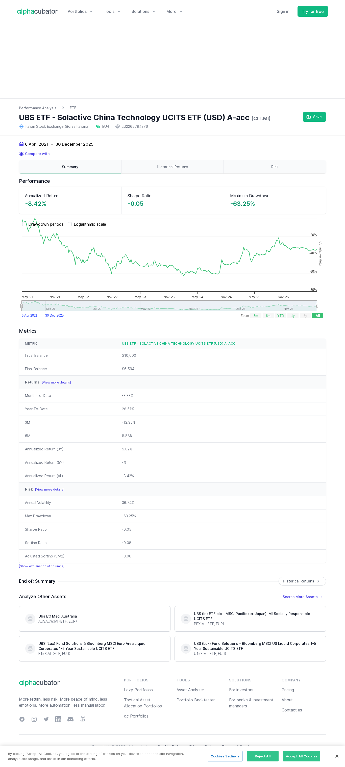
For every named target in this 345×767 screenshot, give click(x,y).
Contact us (292, 709)
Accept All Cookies (301, 756)
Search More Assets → (302, 597)
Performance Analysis (38, 108)
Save (317, 117)
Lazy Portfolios (138, 689)
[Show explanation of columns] (41, 566)
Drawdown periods (46, 224)
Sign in (283, 11)
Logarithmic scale (90, 224)
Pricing (288, 689)
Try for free (313, 11)
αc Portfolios (136, 716)
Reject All (263, 756)
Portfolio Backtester (196, 699)
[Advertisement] (172, 60)
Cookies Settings (225, 756)
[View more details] (56, 382)
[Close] (336, 756)
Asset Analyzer (190, 689)
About (287, 699)
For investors (241, 689)
